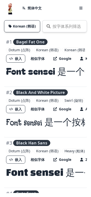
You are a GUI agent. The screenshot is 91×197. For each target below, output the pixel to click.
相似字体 (38, 58)
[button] (81, 8)
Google (65, 58)
